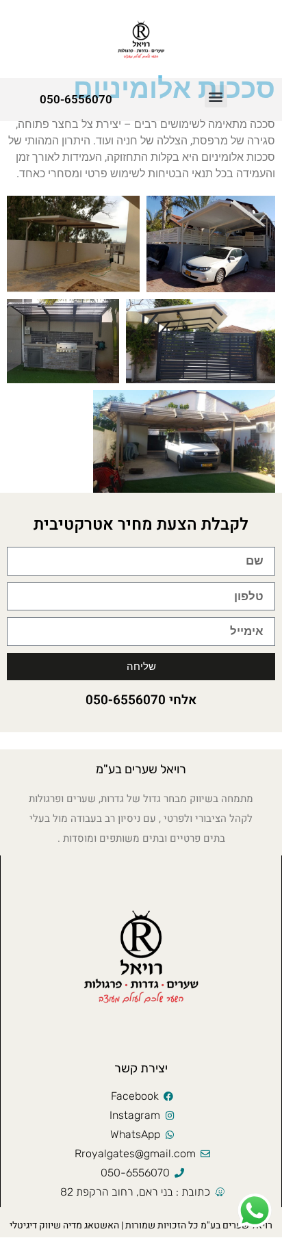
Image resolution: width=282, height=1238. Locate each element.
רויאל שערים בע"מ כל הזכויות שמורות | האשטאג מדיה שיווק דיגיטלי (141, 1225)
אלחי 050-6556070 (141, 700)
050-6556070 (76, 99)
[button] (216, 96)
